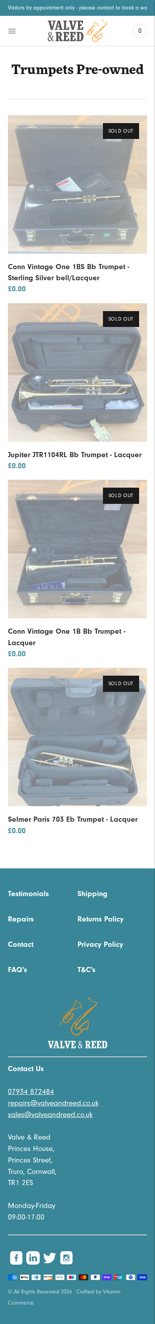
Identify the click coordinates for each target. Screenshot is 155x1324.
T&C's (86, 969)
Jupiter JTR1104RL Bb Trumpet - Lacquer (74, 454)
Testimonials (28, 893)
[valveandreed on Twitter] (49, 1262)
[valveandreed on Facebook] (16, 1262)
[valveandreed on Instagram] (66, 1262)
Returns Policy (101, 919)
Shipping (92, 893)
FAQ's (17, 969)
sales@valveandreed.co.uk (50, 1114)
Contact (20, 944)
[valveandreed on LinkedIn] (33, 1262)
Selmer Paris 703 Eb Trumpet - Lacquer (73, 819)
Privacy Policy (100, 944)
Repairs (21, 919)
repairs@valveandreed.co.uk (53, 1103)
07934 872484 (31, 1091)
